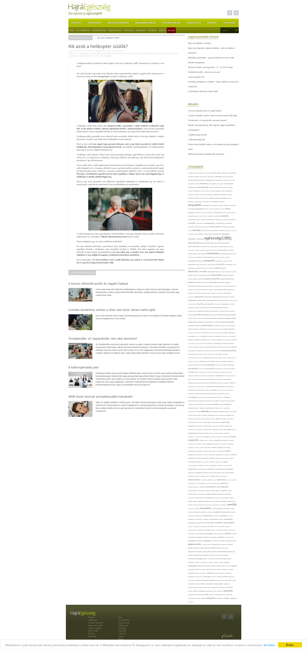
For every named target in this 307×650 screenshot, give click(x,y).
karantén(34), (226, 368)
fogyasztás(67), (209, 296)
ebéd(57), (201, 234)
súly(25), (233, 508)
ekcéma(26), (215, 250)
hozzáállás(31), (209, 343)
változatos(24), (198, 576)
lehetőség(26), (191, 411)
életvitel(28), (233, 253)
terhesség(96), (207, 551)
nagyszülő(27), (198, 444)
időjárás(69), (234, 347)
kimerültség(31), (220, 379)
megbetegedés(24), (216, 422)
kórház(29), (224, 390)
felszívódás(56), (192, 286)
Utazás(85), (191, 573)
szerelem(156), (209, 523)
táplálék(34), (223, 540)
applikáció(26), (197, 191)
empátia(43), (200, 261)
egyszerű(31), (191, 250)
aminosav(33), (220, 183)
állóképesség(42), (218, 180)
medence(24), (199, 422)
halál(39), (225, 329)
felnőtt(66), (228, 282)
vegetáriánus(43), (213, 580)
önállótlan (137, 53)
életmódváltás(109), (225, 253)
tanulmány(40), (199, 540)
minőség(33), (226, 433)
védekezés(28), (192, 580)
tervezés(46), (191, 555)
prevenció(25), (208, 483)
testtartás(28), (219, 555)
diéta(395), (197, 230)
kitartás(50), (213, 382)
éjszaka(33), (208, 250)
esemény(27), (204, 268)
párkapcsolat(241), (194, 480)
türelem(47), (197, 569)
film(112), (190, 293)
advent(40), (214, 173)
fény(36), (225, 286)
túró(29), (224, 566)
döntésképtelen (84, 53)
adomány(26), (207, 173)
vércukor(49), (191, 583)
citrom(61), (211, 216)
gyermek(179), (232, 315)
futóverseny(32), (218, 304)
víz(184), (206, 594)
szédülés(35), (191, 519)
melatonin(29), (215, 426)
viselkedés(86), (202, 591)
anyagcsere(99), (218, 187)
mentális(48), (215, 429)
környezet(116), (192, 397)
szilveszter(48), (210, 526)
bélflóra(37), (191, 201)
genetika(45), (219, 307)
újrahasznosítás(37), (217, 569)
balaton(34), (229, 194)
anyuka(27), (226, 187)
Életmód (212, 22)
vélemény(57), (228, 580)
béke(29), (229, 198)
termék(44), (214, 551)
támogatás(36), (213, 537)
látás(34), (212, 408)
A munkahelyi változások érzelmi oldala (203, 91)
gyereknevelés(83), (223, 314)
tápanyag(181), (207, 541)
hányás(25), (191, 332)
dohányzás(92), (214, 230)
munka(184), (217, 440)
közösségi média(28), (225, 400)
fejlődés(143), (192, 282)
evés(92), (190, 275)
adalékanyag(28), (199, 173)
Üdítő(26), (197, 573)
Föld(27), (194, 304)
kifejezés (129, 53)
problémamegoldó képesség (152, 53)
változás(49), (191, 576)
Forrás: (108, 51)
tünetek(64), (191, 569)
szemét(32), (221, 519)
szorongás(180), (208, 533)
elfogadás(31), (191, 257)
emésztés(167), (192, 261)
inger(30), (205, 354)
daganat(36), (191, 226)
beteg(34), (222, 201)
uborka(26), (204, 569)
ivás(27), (225, 357)
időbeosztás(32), (226, 347)
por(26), (197, 483)
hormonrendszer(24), (200, 343)
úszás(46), (230, 569)
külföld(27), (197, 408)
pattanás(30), (204, 479)
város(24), (214, 576)
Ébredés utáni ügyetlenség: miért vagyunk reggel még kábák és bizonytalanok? (211, 127)
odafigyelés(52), (192, 458)
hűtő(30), (206, 347)
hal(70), (216, 329)
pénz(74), (210, 479)
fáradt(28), (200, 278)
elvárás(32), (222, 257)
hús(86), (196, 347)
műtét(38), (231, 440)
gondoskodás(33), (224, 311)
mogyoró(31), (213, 436)
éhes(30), (197, 250)
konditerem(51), (192, 390)
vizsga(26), (212, 594)
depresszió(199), (215, 227)
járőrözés (121, 53)
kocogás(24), (226, 382)
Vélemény (152, 30)
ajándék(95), (233, 173)
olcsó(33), (231, 458)
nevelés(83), (198, 451)
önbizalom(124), (192, 469)
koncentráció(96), (228, 386)
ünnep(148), (210, 573)
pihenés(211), (222, 480)
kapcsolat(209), (193, 368)
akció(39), (190, 176)
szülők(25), (234, 533)
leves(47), (190, 415)
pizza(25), (229, 479)
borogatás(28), (217, 208)
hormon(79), (234, 339)
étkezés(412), (193, 271)
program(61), (203, 487)
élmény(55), (210, 257)
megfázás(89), (192, 426)
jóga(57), (218, 361)
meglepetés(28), (200, 426)
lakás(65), (207, 408)
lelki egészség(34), (214, 411)
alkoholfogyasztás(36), (227, 176)
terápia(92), (200, 551)
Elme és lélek (194, 22)
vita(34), (215, 591)
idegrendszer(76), (213, 347)
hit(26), (210, 339)
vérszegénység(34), (193, 587)
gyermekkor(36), (192, 318)
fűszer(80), (191, 307)
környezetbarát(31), (201, 397)
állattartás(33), (202, 180)
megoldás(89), (208, 426)
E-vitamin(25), (191, 234)
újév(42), (209, 569)
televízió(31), (225, 548)
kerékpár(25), (229, 372)
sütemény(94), (197, 512)
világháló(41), (229, 587)
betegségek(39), (206, 205)
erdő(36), (230, 261)
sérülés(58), (218, 501)
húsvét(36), (201, 347)
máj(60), (218, 418)
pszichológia (167, 53)
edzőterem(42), (200, 239)
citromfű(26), (217, 216)
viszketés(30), (209, 591)
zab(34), (224, 594)
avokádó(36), (202, 194)
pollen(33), (234, 479)
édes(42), (210, 234)
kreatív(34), (196, 404)
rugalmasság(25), (224, 497)
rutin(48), (190, 501)
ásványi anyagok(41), (226, 191)
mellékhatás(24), (228, 426)
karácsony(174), (210, 368)
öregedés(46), (199, 472)
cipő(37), (206, 216)
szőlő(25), (215, 533)
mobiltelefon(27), (192, 436)
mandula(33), (223, 418)
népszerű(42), (191, 451)
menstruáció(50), (207, 429)
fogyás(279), (200, 297)
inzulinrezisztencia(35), (193, 357)
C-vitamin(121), (217, 212)
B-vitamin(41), (209, 194)
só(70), (195, 504)
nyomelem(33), (212, 454)
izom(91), (190, 361)
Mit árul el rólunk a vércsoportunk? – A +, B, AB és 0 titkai (210, 67)
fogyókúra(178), (217, 297)
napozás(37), (223, 444)
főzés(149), (200, 304)
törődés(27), (198, 562)
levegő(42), (222, 411)
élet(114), (190, 253)
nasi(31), (202, 447)
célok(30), (233, 212)
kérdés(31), (223, 372)
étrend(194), (203, 271)
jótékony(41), (230, 361)
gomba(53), (200, 311)
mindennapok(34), (218, 433)
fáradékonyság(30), (193, 278)
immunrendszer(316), (228, 350)
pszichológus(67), (193, 490)
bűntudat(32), (209, 212)
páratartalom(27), (223, 476)
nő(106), (211, 451)
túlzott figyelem (106, 56)
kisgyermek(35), (199, 382)
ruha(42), (231, 497)
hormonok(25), (191, 343)
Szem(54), (206, 519)
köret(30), (227, 393)
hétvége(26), (233, 336)
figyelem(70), (231, 289)
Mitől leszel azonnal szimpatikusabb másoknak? (206, 154)
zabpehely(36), (192, 598)
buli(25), (204, 212)
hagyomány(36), (231, 325)
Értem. (290, 645)
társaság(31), (223, 544)
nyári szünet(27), (199, 454)
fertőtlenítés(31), (197, 289)
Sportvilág (229, 22)
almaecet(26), (231, 180)
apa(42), (231, 187)
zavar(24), (198, 598)
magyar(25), (197, 418)
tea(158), (190, 548)
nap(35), (204, 444)
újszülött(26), (225, 569)
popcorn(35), (191, 483)
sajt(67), (195, 501)
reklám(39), (221, 494)
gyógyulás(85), (209, 322)
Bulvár (171, 30)
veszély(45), (214, 587)
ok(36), (198, 458)
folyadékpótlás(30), (224, 300)
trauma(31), (211, 562)
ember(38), (227, 257)
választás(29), (228, 573)
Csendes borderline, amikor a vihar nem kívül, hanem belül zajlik (212, 115)
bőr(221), (228, 209)
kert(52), (197, 375)
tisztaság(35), (211, 558)
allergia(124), (210, 180)
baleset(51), (191, 198)
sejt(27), (213, 501)
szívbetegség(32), (192, 530)
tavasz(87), (230, 544)
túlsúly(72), (208, 566)
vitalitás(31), (220, 591)
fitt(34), (200, 293)
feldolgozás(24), (206, 282)
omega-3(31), (205, 462)
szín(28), (217, 526)
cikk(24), (197, 216)
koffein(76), (232, 382)
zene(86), (203, 598)
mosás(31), (219, 436)
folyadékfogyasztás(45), (212, 300)
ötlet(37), (223, 472)
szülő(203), (228, 533)
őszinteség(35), (217, 472)
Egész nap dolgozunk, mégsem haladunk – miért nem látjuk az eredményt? (211, 50)
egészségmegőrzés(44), (194, 246)
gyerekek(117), (206, 315)
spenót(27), (210, 504)
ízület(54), (202, 361)
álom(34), (197, 183)
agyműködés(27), (225, 173)
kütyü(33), (202, 408)
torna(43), (229, 558)
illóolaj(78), (200, 350)
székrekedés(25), (199, 519)
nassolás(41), (208, 447)
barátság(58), (223, 198)
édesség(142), (226, 234)
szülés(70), (221, 533)
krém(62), (209, 404)
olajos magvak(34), (224, 458)
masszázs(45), (192, 422)
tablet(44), (200, 537)
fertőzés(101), (204, 289)
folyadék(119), (192, 300)
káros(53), (232, 368)
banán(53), (197, 198)
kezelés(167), (219, 375)
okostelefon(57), (204, 458)
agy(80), (219, 173)
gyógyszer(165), (192, 322)
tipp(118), (200, 558)
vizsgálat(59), (218, 594)
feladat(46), (199, 282)
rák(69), (213, 490)
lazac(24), (221, 408)
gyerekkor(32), (214, 314)
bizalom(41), (233, 205)
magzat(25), (213, 418)
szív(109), (227, 526)
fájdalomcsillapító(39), (228, 275)
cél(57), (229, 212)
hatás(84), (225, 332)
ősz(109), (210, 472)
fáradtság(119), (207, 279)
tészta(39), (225, 555)
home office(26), (226, 339)
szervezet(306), (229, 523)
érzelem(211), (221, 264)
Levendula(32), (233, 411)
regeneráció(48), (192, 494)
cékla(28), (224, 212)
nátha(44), (214, 447)
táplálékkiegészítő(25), (231, 540)
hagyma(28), (224, 325)
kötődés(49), (227, 397)
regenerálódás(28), (201, 494)
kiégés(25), (233, 375)
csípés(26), (199, 219)
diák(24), (190, 230)
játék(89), (213, 361)
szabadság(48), (226, 512)
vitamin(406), (228, 591)
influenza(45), (191, 354)
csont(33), (225, 219)
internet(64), (219, 354)
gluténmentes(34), (192, 311)
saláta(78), (200, 501)
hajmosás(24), (210, 329)
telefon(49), (219, 548)
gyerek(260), (197, 315)
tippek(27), (205, 558)
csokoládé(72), (210, 219)
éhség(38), (202, 250)
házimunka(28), (211, 336)
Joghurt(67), (223, 361)
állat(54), (196, 180)
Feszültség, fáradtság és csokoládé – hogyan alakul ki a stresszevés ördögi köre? (213, 84)
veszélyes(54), (222, 587)
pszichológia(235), (223, 487)
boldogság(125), (200, 209)
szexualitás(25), (196, 526)
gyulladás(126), (230, 322)
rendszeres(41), (199, 497)
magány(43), (211, 415)
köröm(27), (221, 397)
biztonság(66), (192, 208)
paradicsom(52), (215, 476)
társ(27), (210, 544)
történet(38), (204, 562)
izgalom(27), (233, 357)
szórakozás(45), (199, 533)
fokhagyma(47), (226, 296)
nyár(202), (227, 451)
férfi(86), (190, 289)
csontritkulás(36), (232, 219)
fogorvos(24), (191, 296)
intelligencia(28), (212, 354)
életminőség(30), (203, 253)
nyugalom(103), (220, 454)
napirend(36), (217, 444)
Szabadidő (141, 30)
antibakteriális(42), (228, 183)
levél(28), (227, 411)
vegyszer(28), (221, 580)
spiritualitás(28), (217, 504)
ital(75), (220, 357)
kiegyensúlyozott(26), (193, 379)
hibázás (114, 53)
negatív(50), (220, 447)
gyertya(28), (199, 318)
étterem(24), (222, 271)
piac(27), (215, 479)
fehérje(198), (216, 279)
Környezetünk (99, 30)
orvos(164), (225, 462)
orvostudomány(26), (193, 465)
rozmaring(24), (216, 497)
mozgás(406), (193, 440)
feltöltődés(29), (209, 286)
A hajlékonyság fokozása (197, 135)
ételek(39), (223, 268)
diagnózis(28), (231, 226)
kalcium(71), (197, 365)
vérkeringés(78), (209, 583)
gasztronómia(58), (211, 307)
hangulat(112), (231, 329)
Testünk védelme (171, 22)
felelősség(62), (221, 282)
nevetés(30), (205, 451)
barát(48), (211, 198)
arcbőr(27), (208, 191)
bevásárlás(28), (215, 205)
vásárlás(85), (224, 576)
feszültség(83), (218, 289)
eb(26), (197, 234)
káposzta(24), (202, 368)
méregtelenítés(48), (193, 433)
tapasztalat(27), (216, 540)
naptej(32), (191, 447)
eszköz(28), (211, 268)
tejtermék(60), (207, 548)
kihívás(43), (201, 379)
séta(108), (224, 501)
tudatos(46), (227, 562)
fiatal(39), (225, 289)
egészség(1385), (218, 238)
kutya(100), (191, 408)
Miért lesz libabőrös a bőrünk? (199, 43)
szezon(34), (203, 526)
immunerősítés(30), (207, 350)
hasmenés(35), (212, 332)
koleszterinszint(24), (201, 386)
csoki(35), (204, 219)
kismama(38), (206, 382)
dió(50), (203, 230)
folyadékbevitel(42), (201, 300)
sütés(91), (204, 512)
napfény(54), (210, 444)
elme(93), (204, 257)
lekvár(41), (198, 411)
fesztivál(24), (211, 289)
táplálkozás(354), (195, 544)
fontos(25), (231, 300)
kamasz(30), (218, 365)
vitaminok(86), (200, 594)
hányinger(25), (197, 332)
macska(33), (205, 415)
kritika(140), (215, 404)
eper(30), (225, 261)
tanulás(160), (191, 541)
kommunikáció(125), (218, 386)
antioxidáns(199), (203, 187)
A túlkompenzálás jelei (196, 139)
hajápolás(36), (195, 329)
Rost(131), (210, 498)
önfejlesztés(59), (220, 469)
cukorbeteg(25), (200, 223)
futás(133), (211, 304)
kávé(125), (191, 372)
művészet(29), (191, 444)
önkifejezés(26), (192, 472)
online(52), (212, 462)
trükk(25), (216, 562)
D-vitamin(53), (228, 223)
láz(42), (217, 408)
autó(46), (196, 194)
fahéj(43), (208, 275)
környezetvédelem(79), (212, 397)
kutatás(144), (227, 404)
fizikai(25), (209, 293)
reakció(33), (218, 490)
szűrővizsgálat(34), (192, 537)
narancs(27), (197, 447)
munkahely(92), (225, 440)
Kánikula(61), (231, 365)
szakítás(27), (216, 515)
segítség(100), (207, 501)
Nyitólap (76, 22)
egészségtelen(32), (205, 246)
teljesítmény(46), (192, 551)
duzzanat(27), (233, 230)
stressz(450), (206, 508)
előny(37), (216, 257)
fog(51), (214, 293)
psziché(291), (211, 487)
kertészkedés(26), (203, 375)
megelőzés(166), (225, 422)
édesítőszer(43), (217, 234)
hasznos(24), (219, 332)
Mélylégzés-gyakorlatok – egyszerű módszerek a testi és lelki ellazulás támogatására (211, 60)
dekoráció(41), (198, 226)
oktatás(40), (212, 458)
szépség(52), (191, 522)
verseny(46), (227, 583)
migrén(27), (211, 433)
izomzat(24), (196, 361)
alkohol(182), (218, 176)
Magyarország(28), (205, 418)
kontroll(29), (207, 390)
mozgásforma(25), (203, 440)
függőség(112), (226, 304)
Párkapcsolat (115, 30)
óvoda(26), (207, 465)
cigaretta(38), (191, 216)
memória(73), (191, 429)
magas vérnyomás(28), (220, 415)
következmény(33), (192, 400)
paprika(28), (203, 476)
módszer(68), (206, 436)
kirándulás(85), (227, 379)
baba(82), (216, 194)
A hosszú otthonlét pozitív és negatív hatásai (204, 111)
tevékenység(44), (192, 558)
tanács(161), (220, 537)
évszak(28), (196, 275)
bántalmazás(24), (204, 198)
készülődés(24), (212, 375)
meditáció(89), (207, 422)
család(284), (224, 216)
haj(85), (190, 329)
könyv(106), (213, 393)
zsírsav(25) (190, 601)
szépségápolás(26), (200, 522)
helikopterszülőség (104, 53)
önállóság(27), (220, 465)
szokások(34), (225, 530)
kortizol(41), (191, 393)
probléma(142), (224, 483)
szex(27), (190, 526)
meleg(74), (221, 426)
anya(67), (211, 187)
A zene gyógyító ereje (196, 77)
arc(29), (203, 191)
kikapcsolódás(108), (210, 379)
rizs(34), (205, 497)
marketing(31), (230, 418)
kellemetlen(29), (203, 372)
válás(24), (222, 573)
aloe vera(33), (191, 183)
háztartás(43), (218, 336)
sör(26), (205, 504)
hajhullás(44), (203, 329)
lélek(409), (205, 411)
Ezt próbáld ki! (83, 30)
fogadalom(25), (220, 293)
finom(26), (195, 293)
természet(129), (221, 551)
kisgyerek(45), (192, 382)
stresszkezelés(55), (217, 508)
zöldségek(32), (220, 598)
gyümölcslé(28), (217, 325)
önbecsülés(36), (228, 465)
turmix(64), (219, 566)
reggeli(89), (215, 494)
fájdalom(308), (216, 275)
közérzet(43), (200, 400)
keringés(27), (191, 375)
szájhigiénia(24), (199, 515)
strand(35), (197, 508)
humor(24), (191, 347)
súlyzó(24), (190, 512)
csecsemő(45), (192, 219)
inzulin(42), (225, 354)
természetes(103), (230, 551)
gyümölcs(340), (207, 325)
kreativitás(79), (203, 404)
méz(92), (206, 433)
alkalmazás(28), (211, 176)
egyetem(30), (230, 246)
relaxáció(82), (227, 494)
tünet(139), (234, 566)
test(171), (198, 555)
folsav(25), (232, 296)
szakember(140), (208, 516)
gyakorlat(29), (232, 311)
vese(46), (200, 587)
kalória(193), (211, 365)
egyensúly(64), (223, 246)
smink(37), (190, 504)
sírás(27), (234, 501)
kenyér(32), (210, 372)
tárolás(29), (205, 544)
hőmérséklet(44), (217, 343)
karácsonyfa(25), (219, 368)
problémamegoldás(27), (194, 487)
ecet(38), (206, 234)
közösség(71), (216, 400)
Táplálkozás (94, 22)
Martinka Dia (100, 51)
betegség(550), (195, 205)
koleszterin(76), (192, 386)
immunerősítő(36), (216, 350)
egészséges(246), (194, 243)
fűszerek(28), (197, 307)
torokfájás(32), (191, 562)
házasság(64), (192, 336)
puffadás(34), (201, 490)
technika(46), (196, 548)
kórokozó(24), (230, 390)
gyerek (93, 53)
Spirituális (129, 30)
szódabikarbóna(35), (210, 530)
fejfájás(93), (223, 279)
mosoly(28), (225, 436)
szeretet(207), (218, 523)
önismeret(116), (229, 469)
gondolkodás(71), (215, 311)
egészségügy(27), (214, 246)
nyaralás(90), (191, 454)
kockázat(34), (219, 382)
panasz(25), (197, 476)
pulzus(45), (208, 490)
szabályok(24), (191, 515)
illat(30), (195, 350)
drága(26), (227, 230)
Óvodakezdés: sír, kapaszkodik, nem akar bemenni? (207, 120)
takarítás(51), (206, 537)
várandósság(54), (207, 576)
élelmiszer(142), (222, 250)
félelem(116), (213, 282)
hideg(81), (190, 339)
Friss (72, 30)
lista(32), (195, 415)
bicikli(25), (221, 205)
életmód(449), (213, 253)
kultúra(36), (221, 404)
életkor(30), (196, 253)
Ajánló (162, 30)
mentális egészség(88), (225, 429)
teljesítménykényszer (86, 56)
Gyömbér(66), (222, 322)
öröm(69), (205, 472)
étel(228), (217, 268)
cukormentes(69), (220, 223)
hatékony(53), (231, 332)
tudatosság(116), (192, 566)
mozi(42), (210, 440)
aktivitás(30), (196, 176)
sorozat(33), (200, 504)
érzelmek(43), (229, 264)
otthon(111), (201, 465)
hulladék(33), (231, 343)
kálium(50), (204, 365)
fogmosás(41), (227, 293)
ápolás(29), (191, 191)
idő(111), (220, 347)
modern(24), (199, 436)
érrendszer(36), (204, 264)
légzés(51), (227, 408)
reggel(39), (209, 494)
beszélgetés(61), (215, 201)
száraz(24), (230, 515)
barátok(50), (217, 198)
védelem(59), (199, 580)
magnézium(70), (230, 415)
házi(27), (198, 336)
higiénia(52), (204, 339)
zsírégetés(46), (233, 598)
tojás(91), (224, 558)
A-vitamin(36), (191, 173)
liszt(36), (200, 415)
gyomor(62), (216, 322)
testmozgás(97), (205, 555)
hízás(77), (214, 339)
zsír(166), (226, 598)
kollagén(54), (209, 386)
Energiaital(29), (219, 261)
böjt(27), (223, 208)
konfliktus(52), (200, 390)
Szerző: (92, 51)
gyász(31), (190, 314)
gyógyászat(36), (206, 318)
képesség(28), (216, 372)
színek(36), (222, 526)
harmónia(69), (205, 332)
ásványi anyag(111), (216, 191)
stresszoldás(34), (226, 508)
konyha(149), (213, 390)
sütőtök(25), (210, 512)
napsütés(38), (230, 444)
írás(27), (201, 357)
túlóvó (97, 56)
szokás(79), (218, 530)
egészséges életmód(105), (207, 243)
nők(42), (215, 451)
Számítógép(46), (223, 515)
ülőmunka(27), (203, 573)
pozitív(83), (202, 483)
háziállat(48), (203, 336)
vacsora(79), (216, 573)
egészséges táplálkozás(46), (221, 243)
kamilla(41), (224, 365)
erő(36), (198, 264)
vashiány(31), (231, 576)
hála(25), (220, 329)
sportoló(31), (191, 508)
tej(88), (202, 548)
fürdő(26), (232, 304)
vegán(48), (206, 580)
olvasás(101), (198, 462)
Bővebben (269, 645)
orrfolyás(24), (218, 462)
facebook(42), (202, 275)
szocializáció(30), (201, 530)
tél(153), (213, 548)
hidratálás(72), (197, 339)
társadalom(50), (216, 544)
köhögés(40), (206, 393)
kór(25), (219, 390)
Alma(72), (225, 180)
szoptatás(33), (191, 533)
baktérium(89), (222, 194)
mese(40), (201, 433)
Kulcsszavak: (74, 53)
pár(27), (208, 476)
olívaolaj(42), (191, 462)
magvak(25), (191, 418)
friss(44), (205, 304)
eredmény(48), (192, 264)
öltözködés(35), (213, 465)
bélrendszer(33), (198, 201)
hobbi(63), (219, 339)
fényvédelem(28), (232, 286)
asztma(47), (191, 194)
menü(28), (233, 429)
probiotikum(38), (216, 483)
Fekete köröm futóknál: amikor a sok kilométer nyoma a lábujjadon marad (213, 146)
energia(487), (210, 261)
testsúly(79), (212, 555)
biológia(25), (227, 205)
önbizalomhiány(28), (202, 469)
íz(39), (228, 357)
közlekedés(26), (208, 400)
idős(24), (190, 350)
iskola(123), (206, 357)
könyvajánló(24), (221, 393)
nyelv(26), (205, 454)
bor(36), (211, 208)
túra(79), (214, 566)
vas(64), (219, 576)
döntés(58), (222, 230)
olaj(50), (217, 458)
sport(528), (232, 504)
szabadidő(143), (217, 512)
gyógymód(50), (222, 318)
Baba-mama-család (146, 22)
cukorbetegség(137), (209, 223)
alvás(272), (204, 183)
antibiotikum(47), (192, 187)
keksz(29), (196, 372)
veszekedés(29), (207, 587)
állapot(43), (191, 180)
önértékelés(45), (211, 469)
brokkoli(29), (199, 212)
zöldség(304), (211, 598)
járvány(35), (208, 361)
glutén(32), (226, 307)
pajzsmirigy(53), (230, 472)
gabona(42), (203, 307)
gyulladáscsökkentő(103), (195, 325)
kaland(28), (191, 365)
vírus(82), (195, 591)
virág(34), (190, 591)
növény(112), (220, 451)
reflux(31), (230, 490)
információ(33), (199, 354)
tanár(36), (226, 537)
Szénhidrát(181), (228, 519)
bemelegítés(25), (206, 201)
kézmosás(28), (227, 375)
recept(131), (224, 490)
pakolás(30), (191, 476)
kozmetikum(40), (198, 393)
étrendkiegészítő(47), (213, 271)
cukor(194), (192, 223)
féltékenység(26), (201, 286)
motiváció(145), (232, 437)
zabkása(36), (229, 594)
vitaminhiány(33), (192, 594)
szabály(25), (233, 512)
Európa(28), (234, 271)
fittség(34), (204, 293)
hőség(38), (225, 343)
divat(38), (207, 230)
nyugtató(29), (227, 454)
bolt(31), (207, 208)
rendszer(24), (191, 497)
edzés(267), (192, 239)
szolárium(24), (232, 530)
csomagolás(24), (218, 219)
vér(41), (234, 580)
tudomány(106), (201, 566)
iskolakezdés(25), (214, 357)
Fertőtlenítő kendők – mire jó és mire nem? (204, 72)
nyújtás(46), (234, 454)
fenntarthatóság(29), (218, 286)
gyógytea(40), (201, 322)
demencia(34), (206, 226)
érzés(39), (198, 268)
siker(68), (229, 501)
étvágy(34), (228, 271)
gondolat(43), (206, 311)
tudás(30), (221, 562)
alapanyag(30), (203, 176)
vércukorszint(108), (200, 584)
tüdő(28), (228, 566)
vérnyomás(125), (219, 584)
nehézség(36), (227, 447)
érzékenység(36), (212, 264)
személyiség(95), (213, 519)
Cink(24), (201, 216)
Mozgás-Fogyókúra (118, 22)
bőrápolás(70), (192, 212)
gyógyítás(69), (214, 318)
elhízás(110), (198, 257)
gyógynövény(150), (231, 318)
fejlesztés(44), (230, 278)
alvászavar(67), (213, 183)
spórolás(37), (224, 504)
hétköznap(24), (226, 336)
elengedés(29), (230, 250)
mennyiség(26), (199, 429)
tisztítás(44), (218, 558)
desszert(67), (224, 226)
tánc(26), (231, 537)
